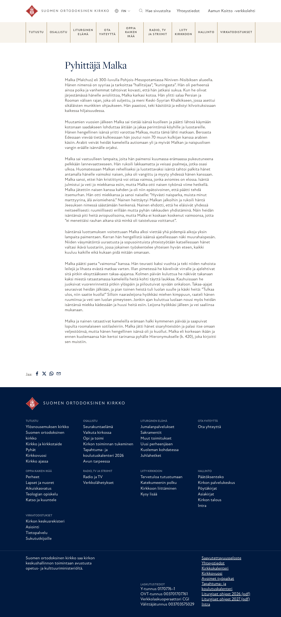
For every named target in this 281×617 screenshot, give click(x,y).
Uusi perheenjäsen (156, 444)
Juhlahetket (150, 456)
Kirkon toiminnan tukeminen (108, 444)
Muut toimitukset (156, 438)
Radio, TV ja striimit (157, 32)
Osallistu (58, 32)
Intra (202, 506)
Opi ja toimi (93, 438)
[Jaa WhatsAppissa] (51, 374)
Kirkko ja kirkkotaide (44, 444)
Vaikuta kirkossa (97, 433)
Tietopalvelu (37, 533)
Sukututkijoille (39, 539)
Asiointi (32, 527)
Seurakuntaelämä (98, 427)
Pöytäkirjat (207, 489)
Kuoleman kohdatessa (159, 450)
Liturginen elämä (83, 32)
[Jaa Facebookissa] (37, 374)
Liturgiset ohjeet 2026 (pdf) (226, 594)
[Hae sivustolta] (140, 11)
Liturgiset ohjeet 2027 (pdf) (226, 599)
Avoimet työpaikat (218, 579)
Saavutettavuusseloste (221, 558)
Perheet (32, 477)
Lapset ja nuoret (40, 483)
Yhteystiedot (188, 11)
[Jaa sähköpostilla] (59, 374)
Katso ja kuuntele (41, 500)
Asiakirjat (206, 494)
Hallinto (206, 32)
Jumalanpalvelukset (157, 427)
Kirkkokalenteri (215, 568)
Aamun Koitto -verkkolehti (231, 11)
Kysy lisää (148, 494)
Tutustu (36, 32)
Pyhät (31, 450)
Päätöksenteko (211, 477)
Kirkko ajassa (37, 461)
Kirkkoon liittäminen (158, 489)
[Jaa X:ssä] (44, 374)
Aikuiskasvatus (38, 489)
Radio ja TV (93, 477)
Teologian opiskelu (42, 494)
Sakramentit (151, 433)
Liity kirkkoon (183, 32)
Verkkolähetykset (98, 483)
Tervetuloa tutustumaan (161, 477)
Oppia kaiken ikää (131, 32)
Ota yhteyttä (107, 32)
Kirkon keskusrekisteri (45, 521)
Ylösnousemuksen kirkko (47, 427)
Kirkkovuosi (36, 456)
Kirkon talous (209, 500)
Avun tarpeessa (96, 461)
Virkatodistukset (236, 32)
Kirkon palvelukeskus (216, 483)
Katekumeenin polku (158, 483)
